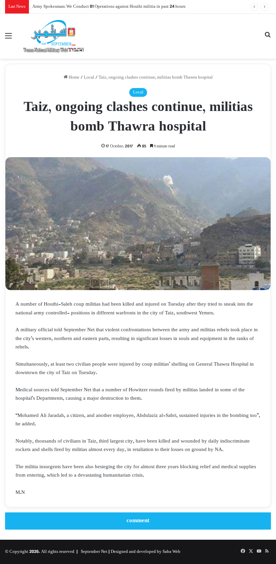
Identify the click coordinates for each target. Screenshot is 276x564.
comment (138, 521)
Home (73, 77)
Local (89, 77)
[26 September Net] (54, 36)
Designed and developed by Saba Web (145, 552)
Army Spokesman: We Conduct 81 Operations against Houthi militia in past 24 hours (108, 6)
